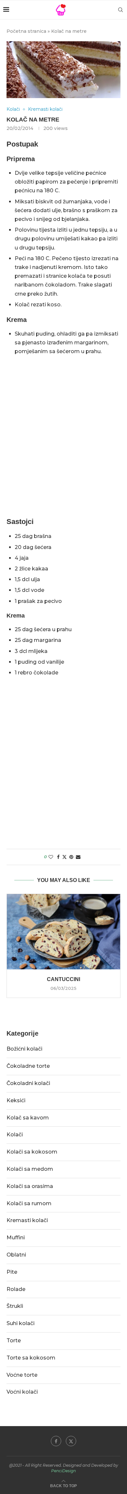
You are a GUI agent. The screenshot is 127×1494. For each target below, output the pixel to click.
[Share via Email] (78, 857)
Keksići (16, 1100)
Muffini (16, 1237)
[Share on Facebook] (58, 857)
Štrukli (15, 1306)
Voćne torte (22, 1375)
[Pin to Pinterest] (71, 857)
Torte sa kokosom (31, 1358)
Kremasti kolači (27, 1220)
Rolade (16, 1289)
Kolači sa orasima (30, 1186)
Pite (12, 1272)
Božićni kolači (24, 1049)
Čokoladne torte (28, 1066)
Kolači (15, 1134)
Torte (14, 1340)
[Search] (120, 9)
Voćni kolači (22, 1392)
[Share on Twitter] (64, 857)
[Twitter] (71, 1441)
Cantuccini (63, 979)
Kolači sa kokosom (32, 1152)
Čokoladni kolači (28, 1083)
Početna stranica (26, 31)
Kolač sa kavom (28, 1118)
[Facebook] (56, 1441)
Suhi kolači (21, 1323)
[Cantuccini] (63, 931)
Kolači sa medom (30, 1169)
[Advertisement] (63, 444)
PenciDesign (63, 1470)
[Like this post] (51, 857)
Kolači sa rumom (29, 1203)
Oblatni (16, 1255)
